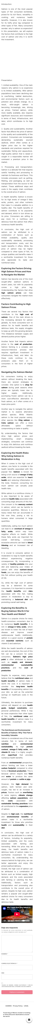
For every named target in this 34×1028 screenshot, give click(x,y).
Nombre (4, 954)
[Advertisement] (17, 60)
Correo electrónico (9, 963)
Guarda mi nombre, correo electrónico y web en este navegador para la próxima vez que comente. (17, 986)
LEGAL (26, 1006)
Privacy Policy (18, 1006)
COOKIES (8, 1006)
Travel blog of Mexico (10, 1012)
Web (2, 973)
